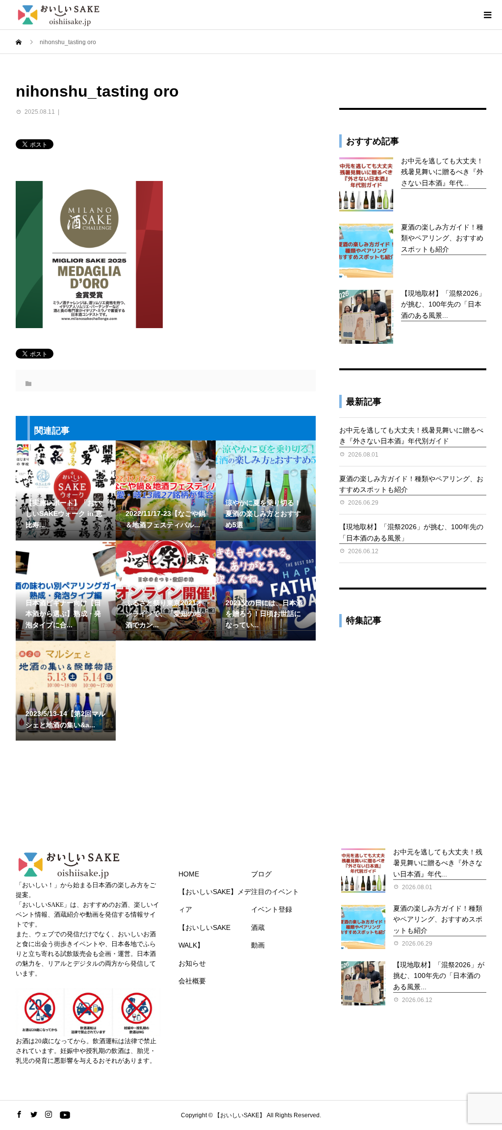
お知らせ (192, 963)
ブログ (261, 874)
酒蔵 (258, 927)
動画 (258, 945)
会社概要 (192, 981)
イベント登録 (271, 909)
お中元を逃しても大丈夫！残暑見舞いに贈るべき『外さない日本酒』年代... (442, 172)
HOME (188, 874)
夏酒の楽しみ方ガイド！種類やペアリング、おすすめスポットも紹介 (442, 238)
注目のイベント (275, 892)
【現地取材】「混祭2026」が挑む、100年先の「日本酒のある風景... (443, 304)
